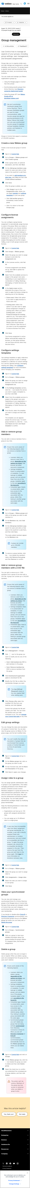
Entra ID (22, 914)
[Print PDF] (10, 34)
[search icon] (21, 4)
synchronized (20, 1026)
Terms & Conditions (7, 1166)
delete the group (6, 922)
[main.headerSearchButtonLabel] (21, 3)
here (19, 854)
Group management (13, 40)
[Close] (27, 1173)
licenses (15, 193)
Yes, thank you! (8, 1114)
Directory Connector (7, 916)
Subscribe (16, 34)
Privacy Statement (6, 1168)
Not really (22, 1114)
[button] (25, 3)
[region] (15, 1179)
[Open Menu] (28, 3)
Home (2, 11)
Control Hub (15, 154)
